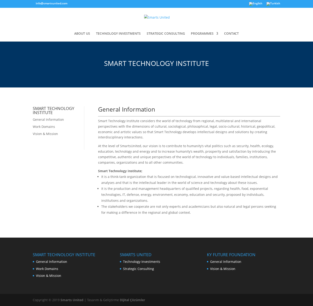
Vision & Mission (45, 134)
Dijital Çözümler (132, 300)
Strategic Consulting (138, 269)
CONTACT (231, 34)
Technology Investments (141, 261)
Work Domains (44, 126)
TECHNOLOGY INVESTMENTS (118, 34)
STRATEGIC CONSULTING (166, 34)
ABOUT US (82, 34)
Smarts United (71, 300)
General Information (48, 119)
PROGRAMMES (202, 34)
